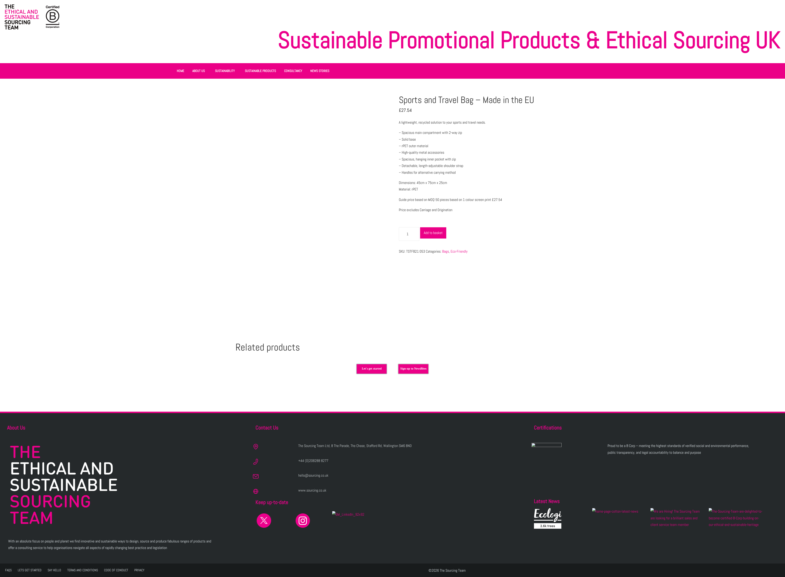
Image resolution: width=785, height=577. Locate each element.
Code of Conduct (116, 570)
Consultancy (293, 71)
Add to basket (433, 232)
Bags (445, 251)
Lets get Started (29, 570)
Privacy (139, 570)
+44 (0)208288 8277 (313, 460)
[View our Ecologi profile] (547, 518)
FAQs (8, 570)
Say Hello (54, 570)
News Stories (319, 71)
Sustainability (225, 71)
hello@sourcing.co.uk (313, 475)
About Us (198, 71)
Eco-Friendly (459, 251)
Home (180, 71)
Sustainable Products (260, 71)
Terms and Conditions (82, 570)
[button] (199, 71)
